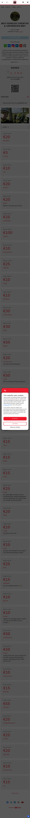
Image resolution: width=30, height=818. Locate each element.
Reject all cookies (15, 427)
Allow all (15, 418)
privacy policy (6, 405)
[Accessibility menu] (28, 816)
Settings (15, 423)
